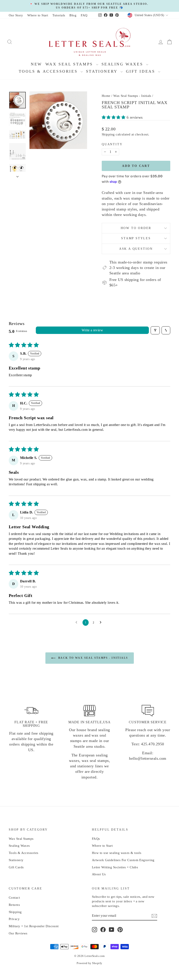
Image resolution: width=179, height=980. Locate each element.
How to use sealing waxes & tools (116, 853)
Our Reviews (18, 933)
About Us (99, 874)
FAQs (96, 838)
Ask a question (136, 248)
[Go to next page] (101, 622)
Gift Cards (16, 867)
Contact (14, 897)
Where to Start (37, 15)
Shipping (108, 134)
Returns (14, 904)
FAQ (84, 15)
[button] (114, 117)
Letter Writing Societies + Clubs (115, 867)
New (36, 64)
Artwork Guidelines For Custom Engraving (123, 860)
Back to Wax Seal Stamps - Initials (92, 657)
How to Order (136, 228)
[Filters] (155, 330)
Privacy (14, 919)
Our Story (16, 15)
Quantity (112, 144)
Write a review (92, 330)
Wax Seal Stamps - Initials (132, 95)
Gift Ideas (141, 71)
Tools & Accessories (49, 71)
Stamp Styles (136, 238)
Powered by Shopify (89, 963)
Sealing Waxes (123, 64)
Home (106, 95)
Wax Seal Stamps (70, 64)
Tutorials (58, 15)
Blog (72, 15)
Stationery (102, 71)
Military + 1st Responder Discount (34, 926)
